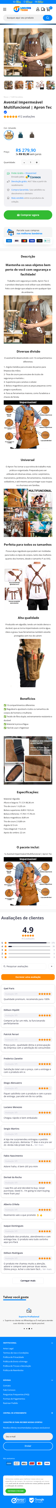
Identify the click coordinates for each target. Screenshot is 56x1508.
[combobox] (52, 966)
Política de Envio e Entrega (15, 1361)
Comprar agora (30, 215)
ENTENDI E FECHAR (15, 1491)
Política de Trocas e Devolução (17, 1366)
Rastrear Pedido (10, 1403)
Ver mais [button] (39, 1144)
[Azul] (20, 135)
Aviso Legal (8, 1348)
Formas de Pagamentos (14, 1398)
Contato (7, 1385)
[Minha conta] (37, 9)
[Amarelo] (9, 135)
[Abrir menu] (4, 9)
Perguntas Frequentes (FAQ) (16, 1394)
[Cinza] (32, 135)
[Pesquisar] (47, 18)
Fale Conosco (9, 1390)
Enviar (28, 1445)
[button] (19, 117)
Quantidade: (9, 162)
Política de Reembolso (13, 1370)
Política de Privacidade (13, 1357)
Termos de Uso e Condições (16, 1352)
